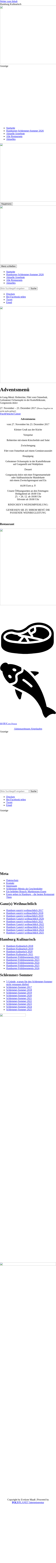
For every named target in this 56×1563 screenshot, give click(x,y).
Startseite (10, 128)
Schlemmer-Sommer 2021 (19, 998)
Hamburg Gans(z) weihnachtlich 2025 (25, 932)
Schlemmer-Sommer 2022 (19, 1001)
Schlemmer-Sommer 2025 (19, 1009)
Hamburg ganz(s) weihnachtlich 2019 (24, 916)
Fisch (2, 413)
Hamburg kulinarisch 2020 (19, 951)
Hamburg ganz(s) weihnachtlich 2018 (24, 913)
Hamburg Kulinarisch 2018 (19, 946)
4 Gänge (16, 413)
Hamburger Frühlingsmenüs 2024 (22, 962)
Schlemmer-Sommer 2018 (19, 990)
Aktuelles (11, 139)
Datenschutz (12, 880)
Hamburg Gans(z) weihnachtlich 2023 (25, 927)
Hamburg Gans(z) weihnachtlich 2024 (25, 930)
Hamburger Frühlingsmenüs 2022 (22, 957)
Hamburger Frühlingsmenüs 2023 (22, 960)
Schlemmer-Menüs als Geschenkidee (24, 888)
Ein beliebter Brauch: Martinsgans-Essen (26, 891)
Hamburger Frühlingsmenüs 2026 (22, 968)
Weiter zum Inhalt (8, 1)
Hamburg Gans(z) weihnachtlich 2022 (25, 924)
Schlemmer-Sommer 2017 (19, 987)
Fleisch (8, 413)
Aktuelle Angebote (15, 133)
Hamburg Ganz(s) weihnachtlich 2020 (25, 918)
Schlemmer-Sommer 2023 (19, 1004)
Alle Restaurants (14, 136)
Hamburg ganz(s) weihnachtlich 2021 (24, 921)
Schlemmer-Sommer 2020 (19, 995)
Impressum (11, 886)
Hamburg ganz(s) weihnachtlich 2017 (24, 910)
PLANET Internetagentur (28, 1502)
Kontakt (10, 883)
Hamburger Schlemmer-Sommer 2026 (25, 130)
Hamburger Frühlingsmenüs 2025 (22, 965)
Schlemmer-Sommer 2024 (19, 1006)
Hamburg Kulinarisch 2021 (19, 954)
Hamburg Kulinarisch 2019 (19, 948)
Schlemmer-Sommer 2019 (19, 992)
